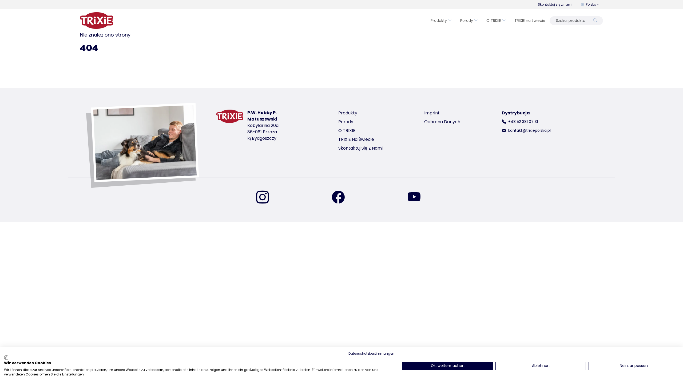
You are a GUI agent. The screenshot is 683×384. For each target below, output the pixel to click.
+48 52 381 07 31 (523, 121)
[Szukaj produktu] (595, 20)
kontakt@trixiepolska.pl (529, 130)
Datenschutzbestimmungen (371, 353)
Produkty (439, 20)
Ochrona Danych (442, 122)
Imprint (432, 113)
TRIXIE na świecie (529, 20)
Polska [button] (591, 4)
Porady (466, 20)
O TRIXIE (493, 20)
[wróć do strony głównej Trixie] (96, 20)
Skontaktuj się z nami (555, 4)
